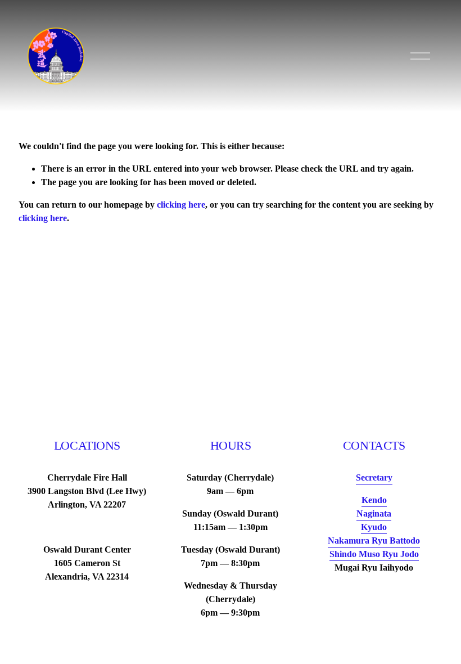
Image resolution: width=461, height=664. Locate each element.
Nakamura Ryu (374, 540)
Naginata (373, 513)
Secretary (374, 477)
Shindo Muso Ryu (374, 554)
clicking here (181, 204)
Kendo (374, 500)
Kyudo (374, 527)
